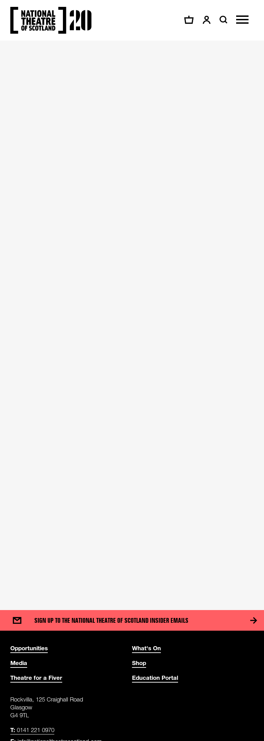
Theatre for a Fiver (36, 677)
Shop (139, 662)
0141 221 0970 (32, 729)
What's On (146, 648)
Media (18, 662)
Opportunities (29, 648)
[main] (132, 318)
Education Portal (155, 677)
